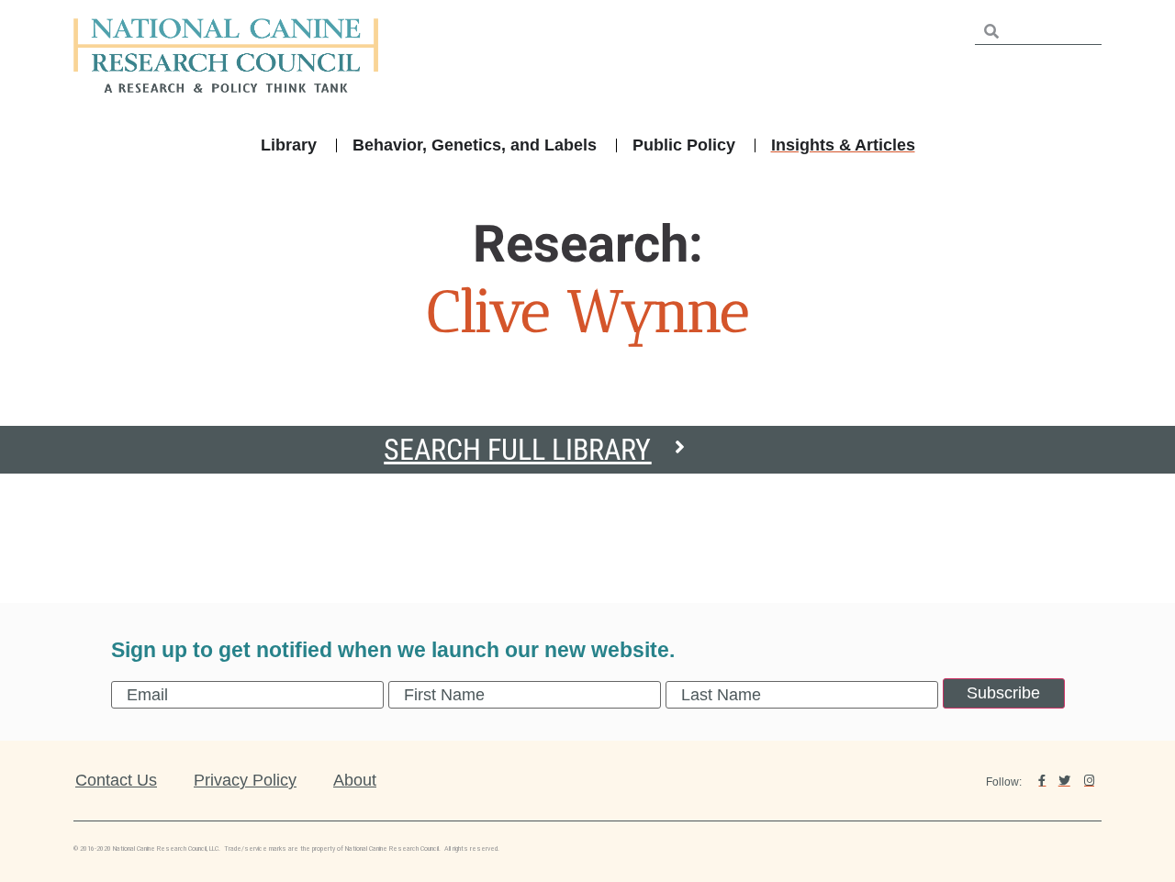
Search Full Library (517, 449)
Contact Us (116, 780)
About (354, 780)
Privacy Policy (245, 780)
